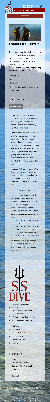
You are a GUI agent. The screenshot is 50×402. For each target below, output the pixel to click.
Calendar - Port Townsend (22, 366)
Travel (14, 369)
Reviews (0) (28, 107)
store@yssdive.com (19, 339)
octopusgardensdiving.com (22, 320)
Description (15, 106)
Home (14, 359)
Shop (14, 373)
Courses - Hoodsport (20, 363)
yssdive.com (16, 343)
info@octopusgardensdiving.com (24, 317)
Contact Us (16, 376)
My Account (18, 10)
